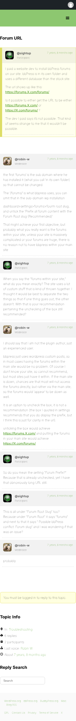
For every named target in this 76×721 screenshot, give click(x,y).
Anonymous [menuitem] (70, 5)
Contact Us (18, 712)
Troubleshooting (21, 629)
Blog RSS (11, 704)
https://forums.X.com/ (21, 105)
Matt (63, 700)
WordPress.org (12, 700)
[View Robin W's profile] (7, 161)
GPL (6, 712)
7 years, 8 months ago (60, 52)
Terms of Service (48, 712)
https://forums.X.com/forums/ (27, 92)
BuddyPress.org (49, 700)
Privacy (32, 712)
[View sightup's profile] (9, 55)
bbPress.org (7, 18)
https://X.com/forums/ (21, 110)
